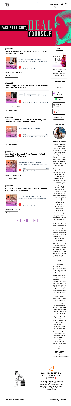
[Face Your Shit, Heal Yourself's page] (64, 4)
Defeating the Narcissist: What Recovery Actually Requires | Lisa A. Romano (25, 155)
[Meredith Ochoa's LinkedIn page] (61, 352)
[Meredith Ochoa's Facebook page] (56, 352)
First (18, 220)
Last (35, 220)
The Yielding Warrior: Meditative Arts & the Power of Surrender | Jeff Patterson (26, 86)
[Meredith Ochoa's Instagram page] (59, 352)
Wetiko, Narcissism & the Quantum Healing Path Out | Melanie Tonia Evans (27, 52)
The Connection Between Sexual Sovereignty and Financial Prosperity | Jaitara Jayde (25, 121)
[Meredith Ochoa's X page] (57, 352)
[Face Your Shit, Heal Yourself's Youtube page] (62, 4)
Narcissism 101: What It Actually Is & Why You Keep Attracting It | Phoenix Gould (26, 189)
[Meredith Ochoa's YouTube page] (63, 352)
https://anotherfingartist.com (59, 356)
